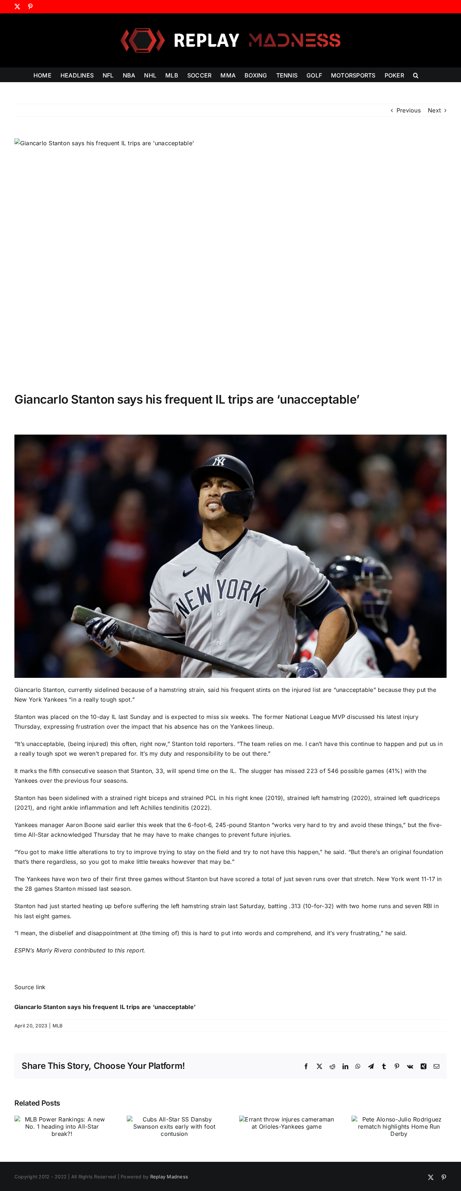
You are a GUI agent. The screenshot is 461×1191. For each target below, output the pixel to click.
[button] (416, 74)
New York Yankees (40, 699)
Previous (409, 110)
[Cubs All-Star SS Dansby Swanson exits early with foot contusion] (174, 1119)
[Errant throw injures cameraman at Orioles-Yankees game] (286, 1119)
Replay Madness (169, 1176)
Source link (30, 987)
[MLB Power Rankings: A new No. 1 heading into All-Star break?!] (61, 1119)
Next (434, 110)
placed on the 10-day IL (83, 716)
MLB (58, 1025)
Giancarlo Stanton (39, 689)
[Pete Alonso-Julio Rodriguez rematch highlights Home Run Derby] (399, 1119)
